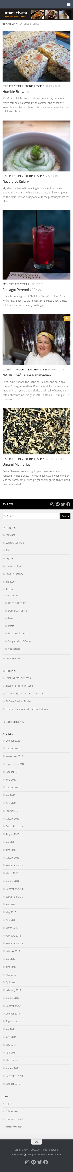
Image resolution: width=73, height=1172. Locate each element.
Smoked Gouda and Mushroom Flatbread (27, 709)
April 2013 (11, 920)
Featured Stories (13, 86)
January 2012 (12, 998)
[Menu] (69, 4)
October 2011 (13, 1013)
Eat (4, 284)
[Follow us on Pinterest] (58, 504)
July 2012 (10, 959)
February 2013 (13, 935)
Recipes (10, 589)
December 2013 (14, 888)
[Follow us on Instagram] (52, 504)
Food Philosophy (34, 86)
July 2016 (10, 795)
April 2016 (11, 803)
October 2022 (13, 740)
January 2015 (12, 857)
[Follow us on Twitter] (63, 504)
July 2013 (10, 904)
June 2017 (11, 779)
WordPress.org (14, 1126)
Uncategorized (13, 658)
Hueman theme (53, 1154)
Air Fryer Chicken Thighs (18, 701)
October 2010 (13, 1083)
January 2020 (12, 748)
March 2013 (12, 927)
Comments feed (14, 1119)
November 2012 (14, 943)
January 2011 (12, 1068)
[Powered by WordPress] (25, 1155)
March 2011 (12, 1060)
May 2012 (11, 974)
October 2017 (13, 771)
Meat (11, 618)
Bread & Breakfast (17, 603)
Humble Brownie (16, 92)
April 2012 (11, 982)
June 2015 (11, 849)
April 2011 (11, 1052)
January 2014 (12, 881)
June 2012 (11, 966)
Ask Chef (10, 534)
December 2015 (14, 826)
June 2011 (11, 1037)
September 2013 (15, 896)
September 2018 (15, 764)
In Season (11, 581)
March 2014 (12, 873)
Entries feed (12, 1111)
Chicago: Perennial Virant (22, 290)
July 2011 (10, 1029)
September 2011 (15, 1021)
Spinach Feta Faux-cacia (18, 677)
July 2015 (10, 842)
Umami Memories (16, 464)
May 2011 (11, 1044)
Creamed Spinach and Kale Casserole (25, 693)
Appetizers (14, 595)
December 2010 (14, 1076)
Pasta (11, 625)
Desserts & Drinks (17, 610)
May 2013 (11, 912)
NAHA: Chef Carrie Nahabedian (27, 375)
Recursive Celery (16, 181)
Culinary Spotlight (14, 369)
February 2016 (13, 810)
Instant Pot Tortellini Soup (19, 685)
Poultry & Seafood (17, 633)
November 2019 (14, 756)
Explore (10, 558)
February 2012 (13, 990)
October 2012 (13, 951)
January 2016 (12, 818)
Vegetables (14, 648)
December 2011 (14, 1005)
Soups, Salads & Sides (19, 641)
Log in (9, 1103)
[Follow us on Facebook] (68, 504)
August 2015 (12, 834)
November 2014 (14, 865)
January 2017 (12, 787)
